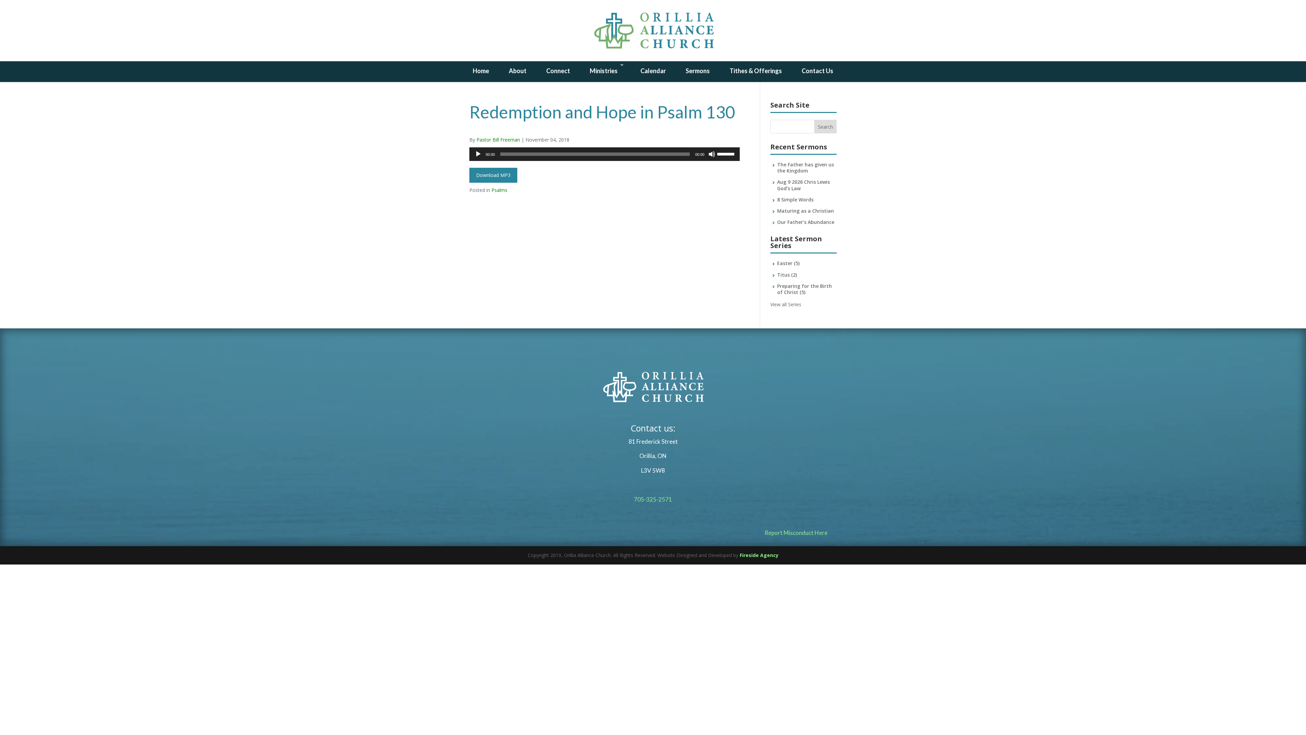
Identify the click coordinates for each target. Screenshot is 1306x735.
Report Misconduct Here (796, 532)
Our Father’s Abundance (805, 222)
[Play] (478, 154)
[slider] (726, 153)
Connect (558, 71)
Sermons (698, 71)
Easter (788, 263)
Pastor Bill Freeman (498, 139)
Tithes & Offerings (756, 71)
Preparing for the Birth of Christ (804, 289)
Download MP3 (493, 175)
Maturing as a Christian (805, 211)
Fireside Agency (759, 555)
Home (481, 71)
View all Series (785, 304)
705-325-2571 (653, 499)
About (517, 71)
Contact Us (817, 71)
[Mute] (711, 154)
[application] (604, 154)
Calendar (653, 71)
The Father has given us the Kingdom (805, 167)
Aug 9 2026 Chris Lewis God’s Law (803, 185)
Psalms (499, 190)
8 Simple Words (795, 199)
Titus (787, 275)
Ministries (604, 71)
